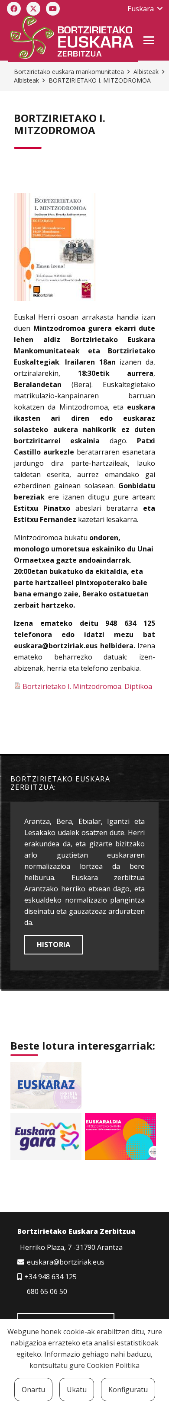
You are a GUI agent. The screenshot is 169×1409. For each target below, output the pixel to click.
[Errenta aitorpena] (45, 1085)
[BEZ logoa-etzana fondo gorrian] (72, 38)
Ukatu (77, 1389)
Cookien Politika (113, 1365)
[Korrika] (45, 1136)
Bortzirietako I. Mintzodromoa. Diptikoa (86, 686)
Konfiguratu (128, 1389)
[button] (144, 9)
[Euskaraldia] (120, 1136)
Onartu (33, 1389)
